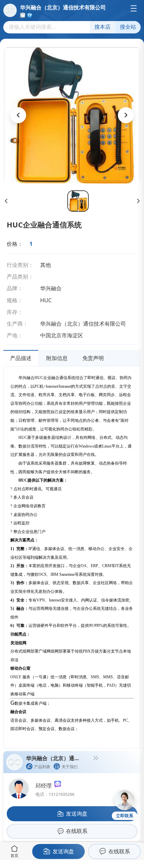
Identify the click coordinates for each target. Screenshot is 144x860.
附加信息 (57, 358)
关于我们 (70, 766)
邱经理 (44, 785)
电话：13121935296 (54, 794)
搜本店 (102, 27)
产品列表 (42, 766)
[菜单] (133, 8)
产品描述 (20, 358)
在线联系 (119, 851)
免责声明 (93, 358)
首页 (14, 855)
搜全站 (128, 27)
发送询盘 (63, 851)
